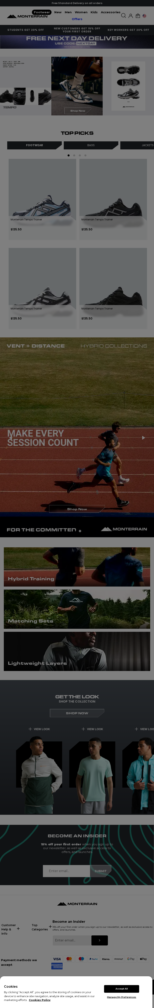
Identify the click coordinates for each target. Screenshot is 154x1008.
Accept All (122, 988)
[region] (76, 992)
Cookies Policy (40, 1000)
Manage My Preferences (121, 997)
